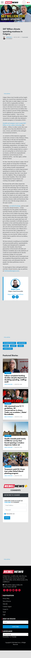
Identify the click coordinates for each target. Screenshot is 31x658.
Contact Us (5, 609)
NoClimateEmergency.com (11, 271)
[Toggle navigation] (2, 2)
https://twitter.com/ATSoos (15, 294)
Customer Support (7, 606)
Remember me (10, 513)
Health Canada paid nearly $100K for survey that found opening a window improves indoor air (15, 442)
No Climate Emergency (9, 343)
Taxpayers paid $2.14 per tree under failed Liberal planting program (14, 471)
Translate (14, 637)
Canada (21, 345)
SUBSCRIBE (7, 502)
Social (4, 612)
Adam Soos (9, 37)
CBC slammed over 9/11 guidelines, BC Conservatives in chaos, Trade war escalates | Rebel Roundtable (15, 410)
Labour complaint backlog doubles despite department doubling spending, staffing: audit (15, 379)
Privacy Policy (6, 598)
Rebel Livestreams (8, 416)
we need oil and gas (14, 206)
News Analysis (21, 343)
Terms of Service (7, 601)
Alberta (6, 345)
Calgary (13, 345)
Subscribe (5, 604)
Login (4, 614)
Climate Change (8, 348)
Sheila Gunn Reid (8, 384)
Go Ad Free (7, 93)
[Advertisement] (15, 76)
